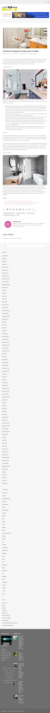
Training (4, 588)
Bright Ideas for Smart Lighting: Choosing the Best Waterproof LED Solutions (21, 202)
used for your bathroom (22, 139)
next (10, 642)
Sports (3, 579)
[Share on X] (10, 209)
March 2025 (5, 302)
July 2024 (4, 322)
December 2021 (5, 388)
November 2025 (5, 279)
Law (3, 542)
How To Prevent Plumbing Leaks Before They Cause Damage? (18, 201)
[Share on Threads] (29, 209)
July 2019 (4, 472)
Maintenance (5, 550)
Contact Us (4, 603)
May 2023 (4, 356)
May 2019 (4, 478)
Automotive (4, 493)
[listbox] (6, 651)
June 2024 (4, 325)
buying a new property (13, 185)
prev (2, 642)
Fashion (3, 507)
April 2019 (4, 480)
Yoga (3, 594)
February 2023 (5, 362)
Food (3, 519)
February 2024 (5, 336)
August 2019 (5, 469)
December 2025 (5, 276)
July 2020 (4, 437)
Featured (4, 513)
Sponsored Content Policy (8, 625)
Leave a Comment (14, 53)
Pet (3, 562)
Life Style (4, 545)
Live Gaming (4, 547)
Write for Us (5, 613)
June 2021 (4, 405)
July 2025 (4, 290)
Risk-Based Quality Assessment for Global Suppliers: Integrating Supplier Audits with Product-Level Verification (21, 642)
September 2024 (6, 316)
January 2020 (5, 455)
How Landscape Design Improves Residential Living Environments (22, 656)
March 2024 (5, 333)
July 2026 (4, 258)
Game (3, 524)
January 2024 (5, 339)
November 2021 (5, 391)
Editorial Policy (5, 620)
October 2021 (5, 394)
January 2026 (5, 273)
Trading (3, 585)
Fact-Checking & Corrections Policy (10, 623)
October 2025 (5, 282)
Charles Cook (32, 53)
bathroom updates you (9, 213)
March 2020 (5, 449)
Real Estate (4, 565)
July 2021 (4, 403)
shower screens (22, 114)
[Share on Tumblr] (26, 209)
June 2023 (4, 354)
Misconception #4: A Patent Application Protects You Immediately (22, 699)
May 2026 (4, 264)
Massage (4, 553)
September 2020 (6, 431)
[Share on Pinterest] (20, 209)
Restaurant (4, 570)
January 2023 (5, 365)
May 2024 (4, 328)
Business (4, 496)
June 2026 (4, 261)
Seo (3, 573)
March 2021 (4, 414)
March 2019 (4, 483)
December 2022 (5, 368)
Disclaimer (4, 610)
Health (3, 530)
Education (4, 501)
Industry (4, 539)
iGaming (4, 536)
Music (3, 556)
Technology (4, 582)
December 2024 (5, 310)
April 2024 (4, 331)
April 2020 (4, 446)
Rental (3, 568)
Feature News (5, 510)
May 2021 (4, 408)
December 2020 (5, 423)
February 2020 (5, 452)
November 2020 (5, 426)
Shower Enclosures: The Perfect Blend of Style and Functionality (19, 204)
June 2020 (4, 440)
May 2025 (4, 296)
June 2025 (4, 293)
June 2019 (4, 475)
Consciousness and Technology (6, 644)
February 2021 (5, 417)
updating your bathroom (30, 100)
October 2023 (5, 348)
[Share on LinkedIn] (14, 209)
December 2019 (5, 457)
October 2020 (5, 429)
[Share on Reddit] (23, 209)
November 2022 (5, 371)
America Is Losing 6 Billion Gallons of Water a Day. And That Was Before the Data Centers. (21, 687)
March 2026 (5, 267)
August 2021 (5, 400)
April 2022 (4, 380)
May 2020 (4, 443)
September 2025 (6, 284)
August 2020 (5, 434)
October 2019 (5, 463)
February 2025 (5, 305)
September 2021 (5, 397)
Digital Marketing (6, 498)
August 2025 (5, 287)
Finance (3, 516)
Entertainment (5, 504)
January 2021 (5, 420)
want (18, 215)
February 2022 (5, 382)
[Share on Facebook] (7, 209)
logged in (10, 238)
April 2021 (4, 411)
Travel (3, 591)
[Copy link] (33, 209)
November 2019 (5, 460)
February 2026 (5, 270)
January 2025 (5, 307)
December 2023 (5, 342)
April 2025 (4, 299)
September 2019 (5, 466)
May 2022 (4, 377)
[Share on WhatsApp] (17, 209)
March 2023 (4, 359)
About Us (4, 608)
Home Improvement (20, 213)
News (3, 559)
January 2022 (5, 385)
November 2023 (5, 345)
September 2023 (6, 351)
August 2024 (5, 319)
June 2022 (4, 374)
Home (3, 605)
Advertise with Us (6, 615)
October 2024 (5, 313)
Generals (4, 527)
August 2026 (5, 256)
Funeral (3, 521)
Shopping (4, 576)
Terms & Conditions (6, 618)
